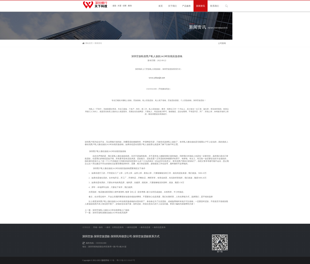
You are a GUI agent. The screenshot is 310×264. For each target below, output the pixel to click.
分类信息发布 (118, 227)
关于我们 (172, 6)
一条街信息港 (144, 227)
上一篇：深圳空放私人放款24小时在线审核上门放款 (107, 210)
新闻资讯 (200, 6)
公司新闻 (222, 43)
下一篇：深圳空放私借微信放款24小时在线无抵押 (106, 213)
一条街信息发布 (159, 227)
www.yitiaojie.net (157, 77)
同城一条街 (98, 227)
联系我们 (214, 6)
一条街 (107, 227)
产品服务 (186, 6)
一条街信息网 (131, 227)
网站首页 (89, 43)
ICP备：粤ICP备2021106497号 (122, 260)
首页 (160, 6)
